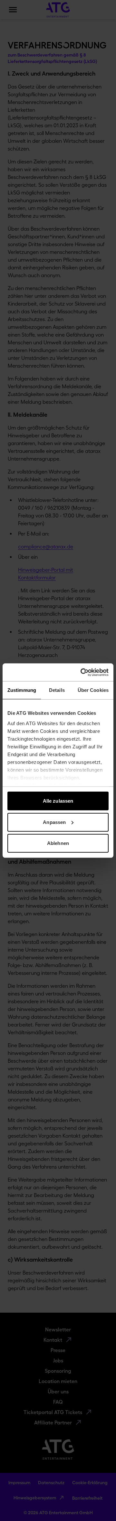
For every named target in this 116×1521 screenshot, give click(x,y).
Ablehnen (58, 843)
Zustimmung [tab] (21, 690)
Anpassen (54, 822)
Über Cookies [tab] (93, 690)
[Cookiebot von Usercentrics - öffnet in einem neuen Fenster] (82, 672)
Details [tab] (57, 690)
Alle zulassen (58, 801)
